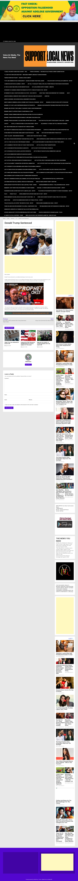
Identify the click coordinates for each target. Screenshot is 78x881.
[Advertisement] (39, 31)
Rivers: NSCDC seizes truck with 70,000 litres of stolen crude (52, 196)
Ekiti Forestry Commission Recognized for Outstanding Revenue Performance (22, 129)
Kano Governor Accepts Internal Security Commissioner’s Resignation (21, 175)
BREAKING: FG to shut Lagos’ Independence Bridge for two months (19, 105)
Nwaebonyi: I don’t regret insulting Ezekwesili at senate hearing (19, 187)
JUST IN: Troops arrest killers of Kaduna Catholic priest (52, 169)
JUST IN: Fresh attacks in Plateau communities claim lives (47, 151)
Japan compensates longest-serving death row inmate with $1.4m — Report (54, 138)
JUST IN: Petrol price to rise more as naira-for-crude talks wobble (50, 160)
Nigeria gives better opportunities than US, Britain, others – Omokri (20, 184)
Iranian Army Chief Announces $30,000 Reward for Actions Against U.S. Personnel (28, 343)
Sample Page (7, 200)
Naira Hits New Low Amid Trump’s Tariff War (46, 181)
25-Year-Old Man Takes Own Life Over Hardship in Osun (16, 86)
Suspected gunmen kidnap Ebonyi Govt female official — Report (28, 200)
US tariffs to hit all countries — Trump (13, 215)
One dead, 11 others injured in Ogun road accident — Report (51, 187)
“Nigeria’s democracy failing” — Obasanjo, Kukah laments (17, 77)
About (68, 93)
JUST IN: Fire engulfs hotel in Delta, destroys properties (17, 151)
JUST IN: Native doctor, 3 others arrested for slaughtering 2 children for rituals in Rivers (25, 157)
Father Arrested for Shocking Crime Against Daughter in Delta (19, 132)
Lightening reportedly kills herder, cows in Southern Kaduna (18, 181)
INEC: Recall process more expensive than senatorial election (19, 138)
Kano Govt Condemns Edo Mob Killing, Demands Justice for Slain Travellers (22, 178)
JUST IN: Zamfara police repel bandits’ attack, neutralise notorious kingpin (54, 172)
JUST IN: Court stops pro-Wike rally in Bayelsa (42, 148)
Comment (7, 378)
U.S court (36, 226)
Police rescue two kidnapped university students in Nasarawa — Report (55, 190)
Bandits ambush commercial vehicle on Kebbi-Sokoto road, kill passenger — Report (23, 102)
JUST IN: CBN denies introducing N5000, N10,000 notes (16, 148)
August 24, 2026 (8, 345)
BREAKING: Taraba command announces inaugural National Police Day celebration (23, 114)
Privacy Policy (13, 193)
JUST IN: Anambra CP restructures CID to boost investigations (19, 145)
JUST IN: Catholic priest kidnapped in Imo (46, 145)
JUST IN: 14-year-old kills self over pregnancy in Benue (17, 141)
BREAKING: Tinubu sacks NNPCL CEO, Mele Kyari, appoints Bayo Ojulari (20, 120)
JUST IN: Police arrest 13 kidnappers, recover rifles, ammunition (19, 163)
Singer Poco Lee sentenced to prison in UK (64, 553)
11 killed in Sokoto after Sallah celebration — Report (59, 80)
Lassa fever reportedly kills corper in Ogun (53, 178)
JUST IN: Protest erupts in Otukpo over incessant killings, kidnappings (54, 163)
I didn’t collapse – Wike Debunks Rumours (14, 135)
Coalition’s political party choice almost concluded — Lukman (54, 120)
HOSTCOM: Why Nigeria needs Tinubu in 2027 (51, 132)
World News (19, 226)
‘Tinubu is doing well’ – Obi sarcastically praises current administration (47, 71)
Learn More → (28, 364)
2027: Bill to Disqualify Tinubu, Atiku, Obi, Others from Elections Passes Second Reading (48, 83)
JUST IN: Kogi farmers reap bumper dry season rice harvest (18, 154)
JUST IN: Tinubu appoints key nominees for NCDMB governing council (20, 169)
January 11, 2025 (14, 226)
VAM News (7, 226)
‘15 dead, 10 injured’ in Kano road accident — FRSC (15, 71)
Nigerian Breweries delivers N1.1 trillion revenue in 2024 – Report (54, 184)
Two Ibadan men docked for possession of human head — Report (54, 206)
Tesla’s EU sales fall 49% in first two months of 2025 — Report (18, 203)
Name (6, 394)
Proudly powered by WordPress (32, 879)
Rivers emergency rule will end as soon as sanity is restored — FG (19, 196)
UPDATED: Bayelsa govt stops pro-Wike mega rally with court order (20, 212)
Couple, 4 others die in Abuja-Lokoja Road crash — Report (24, 123)
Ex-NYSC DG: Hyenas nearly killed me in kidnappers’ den (56, 129)
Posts (5, 193)
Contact (6, 123)
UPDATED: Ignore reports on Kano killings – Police (50, 212)
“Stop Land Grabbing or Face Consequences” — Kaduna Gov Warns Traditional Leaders (24, 80)
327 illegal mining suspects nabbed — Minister (43, 86)
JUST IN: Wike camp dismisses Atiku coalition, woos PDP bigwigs (19, 172)
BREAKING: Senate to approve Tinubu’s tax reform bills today (18, 111)
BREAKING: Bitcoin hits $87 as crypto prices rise (57, 102)
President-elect (31, 226)
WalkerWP (50, 879)
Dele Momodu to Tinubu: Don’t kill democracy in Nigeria (54, 123)
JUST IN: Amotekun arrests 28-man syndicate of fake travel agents (48, 141)
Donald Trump (26, 226)
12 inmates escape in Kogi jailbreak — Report (14, 83)
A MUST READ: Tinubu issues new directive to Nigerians (51, 93)
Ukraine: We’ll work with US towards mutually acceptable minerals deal (21, 209)
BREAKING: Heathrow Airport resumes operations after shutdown (53, 105)
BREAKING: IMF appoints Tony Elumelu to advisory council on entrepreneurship (22, 108)
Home (37, 132)
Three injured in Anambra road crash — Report (47, 203)
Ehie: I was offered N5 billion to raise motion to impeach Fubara (19, 126)
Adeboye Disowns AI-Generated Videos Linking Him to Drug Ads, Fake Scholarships (23, 96)
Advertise (47, 96)
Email (6, 399)
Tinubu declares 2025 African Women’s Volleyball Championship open (20, 206)
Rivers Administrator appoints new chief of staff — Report (33, 193)
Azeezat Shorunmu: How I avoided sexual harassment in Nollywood (20, 99)
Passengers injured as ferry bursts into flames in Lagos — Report (20, 190)
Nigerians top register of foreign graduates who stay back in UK (43, 343)
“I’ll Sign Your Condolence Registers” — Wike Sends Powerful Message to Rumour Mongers (25, 74)
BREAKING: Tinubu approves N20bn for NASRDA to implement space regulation (22, 117)
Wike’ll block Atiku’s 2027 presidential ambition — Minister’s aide (41, 215)
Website (30, 399)
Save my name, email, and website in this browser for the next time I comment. (22, 404)
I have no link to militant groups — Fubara (36, 135)
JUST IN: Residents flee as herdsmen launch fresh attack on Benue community (22, 166)
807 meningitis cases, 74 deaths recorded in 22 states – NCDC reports (20, 93)
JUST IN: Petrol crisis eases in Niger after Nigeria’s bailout (18, 160)
